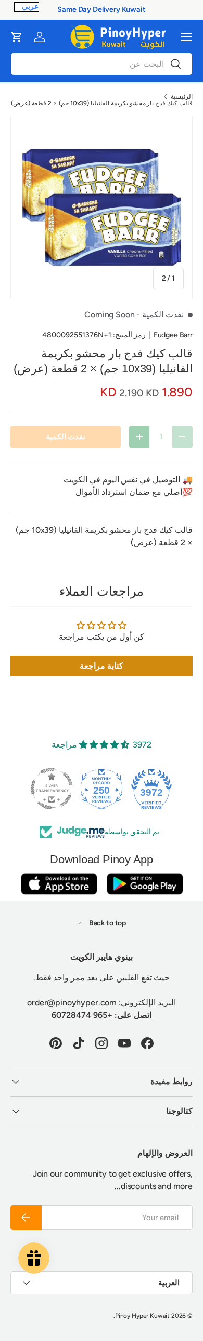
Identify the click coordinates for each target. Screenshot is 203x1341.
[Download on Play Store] (145, 883)
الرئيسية (182, 96)
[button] (16, 36)
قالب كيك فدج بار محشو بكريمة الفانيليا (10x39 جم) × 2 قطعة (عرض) (102, 103)
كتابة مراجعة (101, 666)
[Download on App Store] (59, 883)
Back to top (106, 923)
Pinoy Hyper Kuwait (142, 1315)
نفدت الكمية (66, 436)
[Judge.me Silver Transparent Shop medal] (51, 788)
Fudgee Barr (173, 334)
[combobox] (101, 64)
